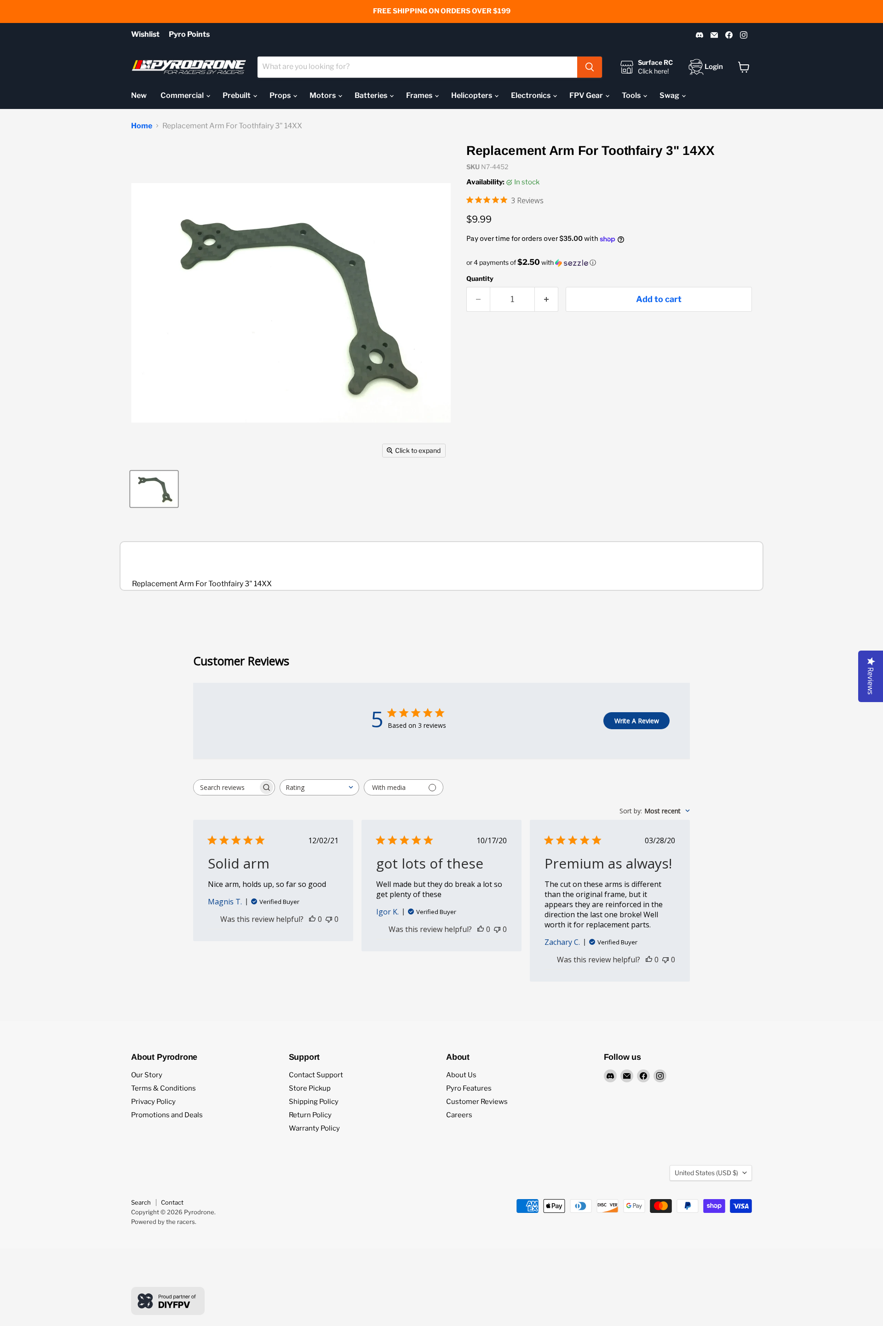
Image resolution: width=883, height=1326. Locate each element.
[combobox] (417, 67)
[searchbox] (226, 787)
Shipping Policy (313, 1101)
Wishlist (145, 34)
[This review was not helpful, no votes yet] (329, 919)
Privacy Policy (153, 1101)
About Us (461, 1075)
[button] (609, 262)
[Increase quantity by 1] (546, 299)
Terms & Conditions (163, 1088)
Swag (670, 95)
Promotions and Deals (167, 1115)
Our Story (146, 1075)
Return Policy (310, 1115)
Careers (459, 1115)
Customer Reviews (477, 1101)
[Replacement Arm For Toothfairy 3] (154, 489)
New (139, 95)
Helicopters (472, 95)
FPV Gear (586, 95)
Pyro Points (189, 34)
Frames (420, 95)
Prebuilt (237, 95)
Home (141, 126)
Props (280, 95)
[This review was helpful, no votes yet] (312, 919)
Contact (172, 1202)
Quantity (479, 278)
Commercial (183, 95)
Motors (323, 95)
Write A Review (636, 720)
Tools (632, 95)
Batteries (372, 95)
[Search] (589, 67)
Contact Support (316, 1075)
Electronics (531, 95)
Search (141, 1202)
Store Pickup (310, 1088)
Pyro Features (469, 1088)
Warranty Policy (314, 1128)
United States (706, 1173)
